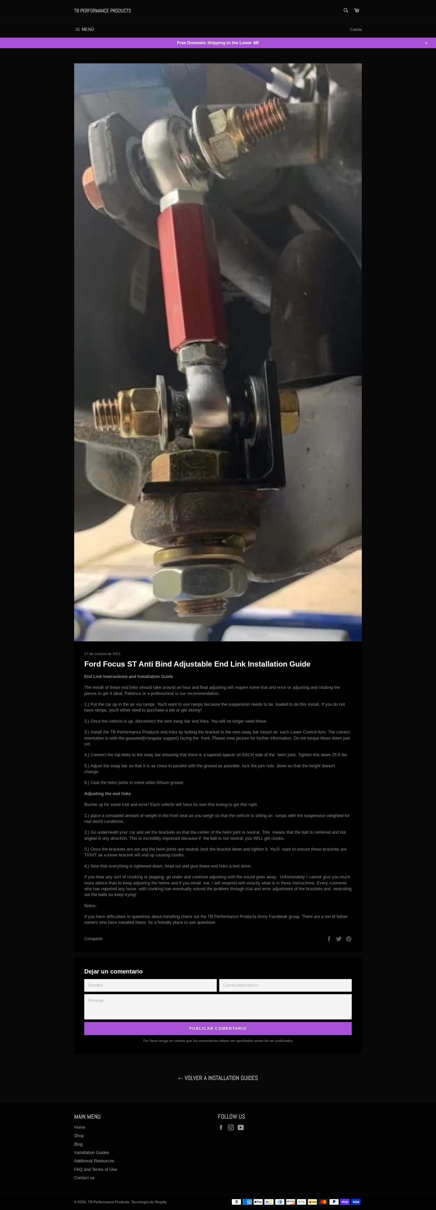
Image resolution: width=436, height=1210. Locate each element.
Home (79, 1127)
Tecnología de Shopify (149, 1202)
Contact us (84, 1177)
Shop (79, 1135)
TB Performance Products (102, 10)
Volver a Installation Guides (220, 1078)
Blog (78, 1144)
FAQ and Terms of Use (95, 1169)
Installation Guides (91, 1152)
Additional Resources (94, 1161)
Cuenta (356, 29)
